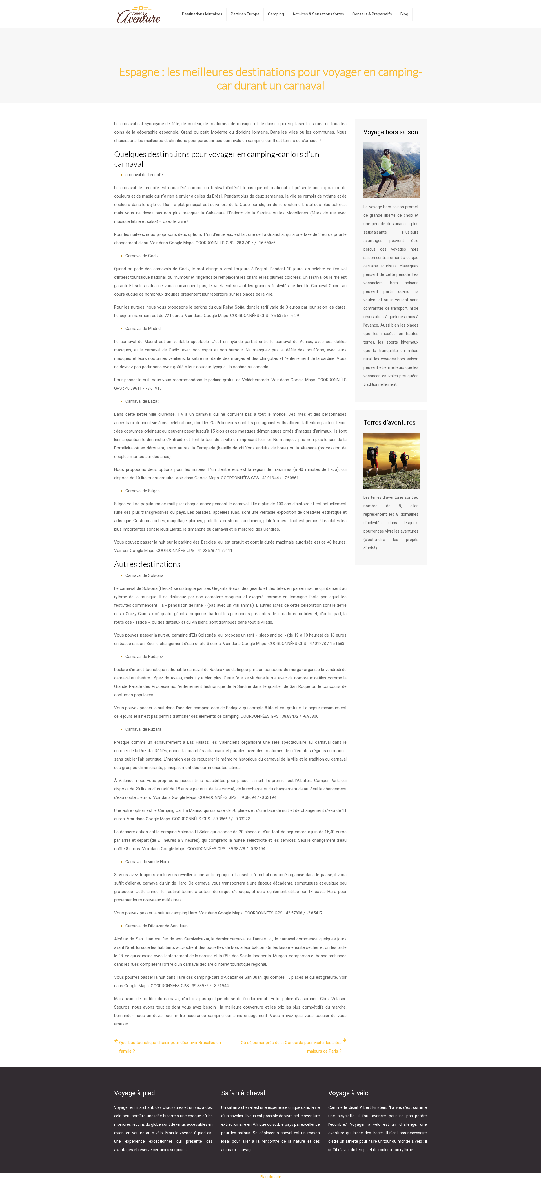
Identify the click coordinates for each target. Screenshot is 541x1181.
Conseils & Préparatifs (372, 14)
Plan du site (270, 1176)
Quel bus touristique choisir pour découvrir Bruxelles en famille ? (170, 1047)
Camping (276, 14)
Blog (404, 14)
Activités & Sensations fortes (318, 14)
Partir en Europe (245, 14)
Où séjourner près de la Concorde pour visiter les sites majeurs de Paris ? (291, 1047)
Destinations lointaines (202, 14)
